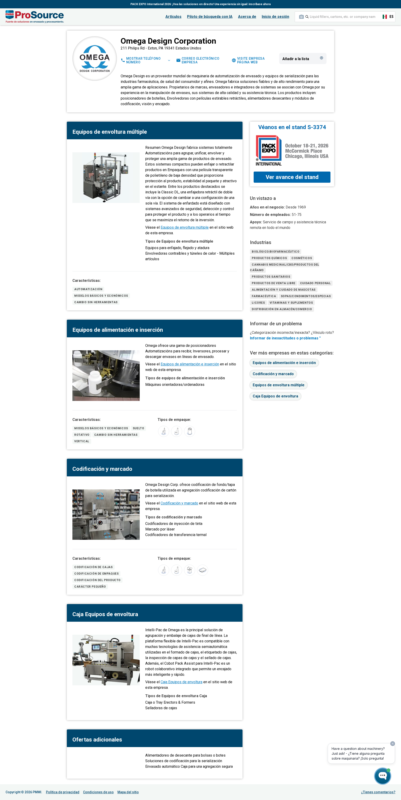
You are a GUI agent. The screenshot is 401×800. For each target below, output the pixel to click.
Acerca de (247, 16)
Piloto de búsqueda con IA (210, 16)
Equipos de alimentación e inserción (190, 364)
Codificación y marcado (179, 503)
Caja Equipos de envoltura (181, 682)
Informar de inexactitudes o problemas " (285, 338)
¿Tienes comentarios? (378, 792)
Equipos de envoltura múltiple (185, 227)
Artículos (173, 16)
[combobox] (345, 16)
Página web (251, 60)
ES (386, 16)
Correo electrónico (201, 60)
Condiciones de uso (98, 792)
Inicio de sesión (275, 16)
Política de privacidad (62, 792)
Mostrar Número (143, 60)
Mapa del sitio (128, 792)
